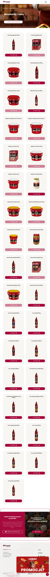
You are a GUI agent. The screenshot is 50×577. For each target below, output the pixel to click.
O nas (39, 549)
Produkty (10, 8)
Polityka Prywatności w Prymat (21, 573)
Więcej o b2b (37, 531)
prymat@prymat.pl (6, 556)
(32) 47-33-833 (8, 555)
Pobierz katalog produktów (13, 21)
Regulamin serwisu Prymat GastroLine (33, 573)
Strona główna (5, 8)
